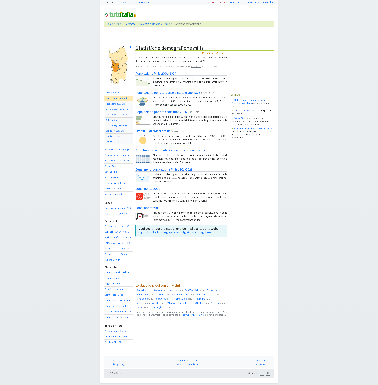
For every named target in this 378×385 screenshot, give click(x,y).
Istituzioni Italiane (189, 360)
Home (109, 24)
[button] (262, 373)
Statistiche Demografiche (117, 98)
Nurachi (143, 303)
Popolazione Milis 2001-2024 (155, 73)
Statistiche (250, 2)
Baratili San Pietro (183, 294)
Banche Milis (111, 172)
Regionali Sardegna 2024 (116, 213)
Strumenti (262, 360)
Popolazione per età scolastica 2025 (161, 112)
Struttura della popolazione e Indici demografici (170, 150)
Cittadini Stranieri (113, 120)
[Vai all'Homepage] (121, 14)
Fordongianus (161, 307)
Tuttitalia (108, 2)
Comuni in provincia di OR (117, 272)
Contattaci (261, 364)
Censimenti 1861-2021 (115, 131)
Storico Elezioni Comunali (117, 155)
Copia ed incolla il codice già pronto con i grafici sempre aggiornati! (175, 232)
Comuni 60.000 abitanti (117, 300)
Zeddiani (162, 294)
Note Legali (116, 360)
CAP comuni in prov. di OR (117, 243)
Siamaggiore (183, 298)
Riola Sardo (145, 298)
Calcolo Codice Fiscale (138, 2)
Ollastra (202, 303)
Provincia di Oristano (150, 24)
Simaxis (218, 303)
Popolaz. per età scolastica (117, 114)
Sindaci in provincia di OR (117, 226)
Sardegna (130, 24)
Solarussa (164, 298)
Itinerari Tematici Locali (116, 336)
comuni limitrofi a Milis (194, 315)
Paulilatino (203, 298)
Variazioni (230, 2)
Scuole (260, 2)
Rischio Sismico (112, 177)
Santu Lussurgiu (208, 294)
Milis (167, 24)
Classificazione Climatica (117, 183)
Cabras (143, 307)
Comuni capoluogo (114, 294)
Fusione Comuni (112, 259)
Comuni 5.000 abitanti (116, 317)
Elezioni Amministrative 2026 (118, 208)
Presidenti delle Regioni (116, 254)
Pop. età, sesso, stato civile (117, 109)
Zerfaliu (158, 303)
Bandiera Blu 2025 (114, 342)
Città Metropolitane (114, 289)
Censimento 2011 (113, 141)
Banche (269, 2)
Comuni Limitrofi (113, 188)
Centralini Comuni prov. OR (118, 231)
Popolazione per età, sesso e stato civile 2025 (167, 93)
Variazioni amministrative (189, 364)
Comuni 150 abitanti (115, 306)
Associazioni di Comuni (116, 331)
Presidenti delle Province (117, 248)
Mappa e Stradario (114, 194)
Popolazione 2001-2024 (116, 104)
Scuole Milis (110, 166)
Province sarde (112, 278)
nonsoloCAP (120, 2)
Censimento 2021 (113, 136)
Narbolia (176, 290)
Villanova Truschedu (180, 303)
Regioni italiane (112, 283)
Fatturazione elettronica (117, 160)
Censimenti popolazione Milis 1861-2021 (163, 169)
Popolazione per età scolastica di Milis (253, 128)
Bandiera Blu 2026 (216, 2)
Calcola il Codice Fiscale (245, 110)
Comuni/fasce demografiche (118, 311)
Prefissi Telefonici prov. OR (118, 237)
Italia (119, 24)
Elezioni (240, 2)
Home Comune (112, 92)
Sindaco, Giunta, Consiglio (117, 149)
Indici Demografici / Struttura (118, 125)
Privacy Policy (117, 364)
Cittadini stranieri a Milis (152, 131)
